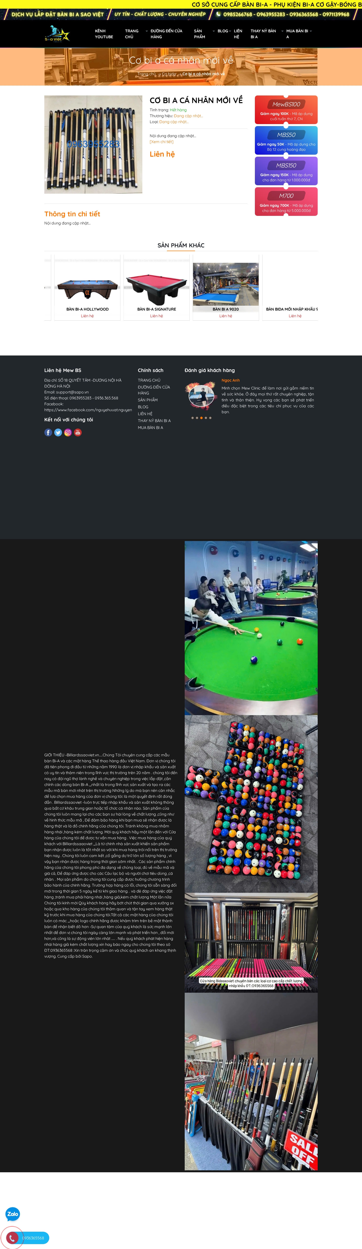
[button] (192, 418)
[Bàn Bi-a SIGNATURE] (146, 287)
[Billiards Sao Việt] (79, 33)
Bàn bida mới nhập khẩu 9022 (285, 309)
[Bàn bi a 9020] (215, 287)
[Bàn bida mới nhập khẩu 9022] (285, 287)
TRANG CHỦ (131, 33)
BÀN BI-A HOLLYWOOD (77, 309)
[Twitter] (58, 432)
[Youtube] (78, 432)
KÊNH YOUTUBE (104, 33)
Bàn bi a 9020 (216, 309)
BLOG (223, 30)
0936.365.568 (106, 397)
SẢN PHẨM (199, 33)
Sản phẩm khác (181, 245)
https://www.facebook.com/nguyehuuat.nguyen (88, 409)
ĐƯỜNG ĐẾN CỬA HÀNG (166, 33)
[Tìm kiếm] (320, 34)
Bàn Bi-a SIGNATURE (146, 309)
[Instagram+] (68, 432)
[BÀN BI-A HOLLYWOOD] (77, 287)
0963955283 (80, 397)
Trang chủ (146, 73)
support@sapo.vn (72, 392)
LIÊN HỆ (238, 33)
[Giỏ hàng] (341, 34)
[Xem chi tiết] (161, 141)
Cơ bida (169, 73)
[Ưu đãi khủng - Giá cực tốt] (181, 14)
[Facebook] (48, 432)
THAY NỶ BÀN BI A (263, 33)
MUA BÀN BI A (297, 33)
